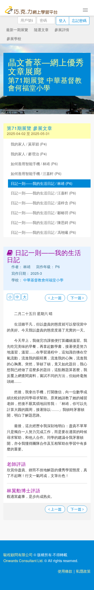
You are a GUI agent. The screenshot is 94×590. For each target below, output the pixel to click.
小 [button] (10, 296)
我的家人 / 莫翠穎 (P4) (29, 144)
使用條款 (65, 571)
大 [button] (24, 296)
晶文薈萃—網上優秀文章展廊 (46, 66)
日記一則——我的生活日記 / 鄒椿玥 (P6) (43, 212)
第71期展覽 (27, 80)
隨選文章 (41, 29)
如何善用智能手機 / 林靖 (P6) (34, 163)
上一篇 (56, 297)
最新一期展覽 (17, 29)
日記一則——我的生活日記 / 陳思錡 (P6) (43, 222)
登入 (62, 20)
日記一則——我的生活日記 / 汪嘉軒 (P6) (43, 193)
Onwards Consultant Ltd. (23, 560)
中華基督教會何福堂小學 (45, 83)
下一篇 (76, 297)
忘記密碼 (79, 20)
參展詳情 (62, 29)
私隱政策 (83, 571)
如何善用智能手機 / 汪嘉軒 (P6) (36, 173)
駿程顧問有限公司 (18, 554)
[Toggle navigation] (85, 10)
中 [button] (17, 296)
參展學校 (14, 38)
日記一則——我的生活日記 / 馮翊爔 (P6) (43, 232)
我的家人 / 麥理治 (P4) (29, 153)
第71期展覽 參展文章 (29, 128)
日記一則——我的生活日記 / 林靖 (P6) (41, 183)
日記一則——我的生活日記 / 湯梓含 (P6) (43, 202)
